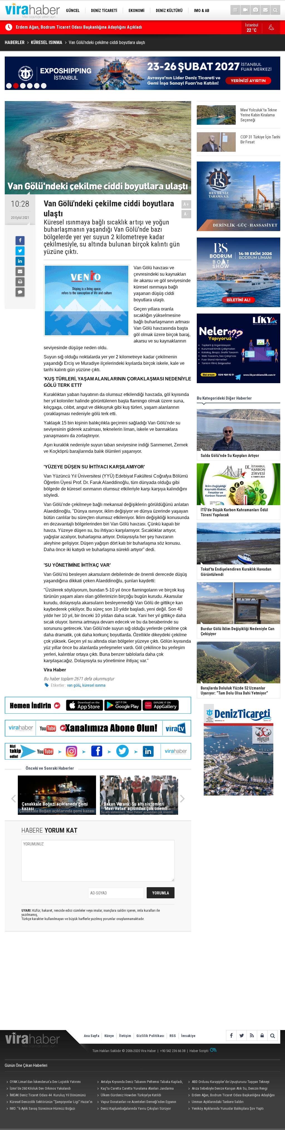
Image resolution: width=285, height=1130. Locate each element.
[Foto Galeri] (255, 10)
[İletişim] (265, 10)
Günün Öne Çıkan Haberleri (26, 1065)
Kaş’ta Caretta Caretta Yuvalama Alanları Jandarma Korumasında (135, 1089)
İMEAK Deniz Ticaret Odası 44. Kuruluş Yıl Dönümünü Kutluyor (45, 1096)
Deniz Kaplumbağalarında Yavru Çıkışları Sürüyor (136, 1108)
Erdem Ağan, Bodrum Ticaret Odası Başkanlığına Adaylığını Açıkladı (230, 1096)
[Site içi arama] (275, 10)
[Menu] (235, 10)
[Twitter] (20, 250)
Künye (109, 1036)
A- (186, 214)
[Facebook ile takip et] (231, 1035)
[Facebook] (20, 240)
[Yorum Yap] (20, 292)
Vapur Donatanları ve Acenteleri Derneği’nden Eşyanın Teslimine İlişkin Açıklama (136, 1102)
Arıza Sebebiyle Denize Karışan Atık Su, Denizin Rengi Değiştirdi (226, 1089)
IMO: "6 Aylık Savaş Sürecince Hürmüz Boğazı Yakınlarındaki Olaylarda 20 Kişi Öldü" (40, 1109)
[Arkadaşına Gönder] (20, 271)
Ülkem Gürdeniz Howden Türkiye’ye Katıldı (131, 1095)
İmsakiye (188, 1036)
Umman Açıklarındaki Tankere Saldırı (218, 1102)
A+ (186, 204)
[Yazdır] (20, 281)
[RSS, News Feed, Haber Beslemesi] (252, 1035)
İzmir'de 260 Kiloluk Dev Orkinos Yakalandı (40, 1088)
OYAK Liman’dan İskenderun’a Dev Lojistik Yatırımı (63, 27)
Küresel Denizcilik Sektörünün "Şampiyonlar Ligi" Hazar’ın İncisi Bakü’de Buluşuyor (48, 1102)
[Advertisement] (98, 985)
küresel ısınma (93, 685)
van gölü (73, 685)
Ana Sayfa (91, 1036)
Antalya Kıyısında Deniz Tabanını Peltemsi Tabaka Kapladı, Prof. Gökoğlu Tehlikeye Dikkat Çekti (139, 1082)
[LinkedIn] (20, 261)
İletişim (125, 1036)
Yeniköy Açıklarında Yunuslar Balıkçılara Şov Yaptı (228, 1108)
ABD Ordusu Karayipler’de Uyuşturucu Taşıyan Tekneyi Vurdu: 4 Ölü (227, 1082)
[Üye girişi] (262, 1035)
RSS (172, 1036)
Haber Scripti (199, 1051)
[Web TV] (245, 10)
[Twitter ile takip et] (241, 1035)
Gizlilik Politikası (150, 1036)
